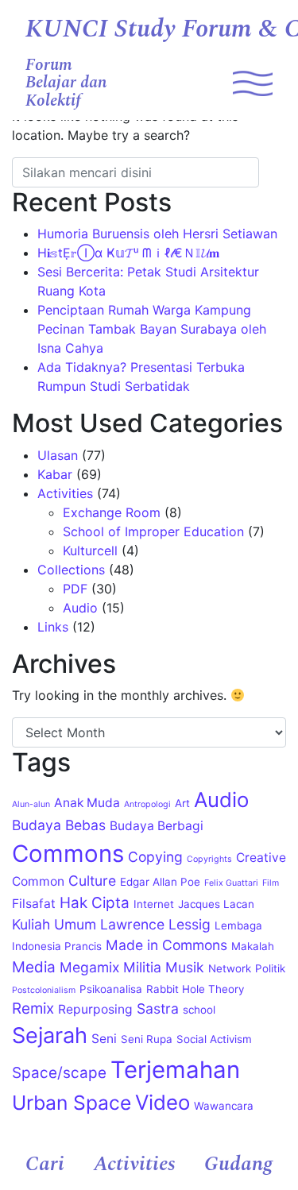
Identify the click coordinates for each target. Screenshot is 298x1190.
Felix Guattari (231, 883)
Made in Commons (166, 945)
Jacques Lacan (216, 904)
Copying (155, 856)
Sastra (158, 1008)
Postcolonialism (43, 990)
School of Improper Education (153, 531)
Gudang (238, 1164)
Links (52, 627)
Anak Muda (87, 802)
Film (270, 883)
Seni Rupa (146, 1039)
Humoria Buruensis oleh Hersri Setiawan (157, 233)
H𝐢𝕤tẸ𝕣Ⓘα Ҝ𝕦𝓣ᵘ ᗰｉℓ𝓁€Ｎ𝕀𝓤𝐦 (128, 253)
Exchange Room (112, 512)
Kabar (54, 474)
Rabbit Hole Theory (195, 989)
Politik (270, 968)
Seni (104, 1038)
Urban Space (71, 1103)
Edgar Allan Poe (160, 881)
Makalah (252, 946)
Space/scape (59, 1073)
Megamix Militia (110, 967)
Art (182, 803)
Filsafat (34, 903)
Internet (154, 904)
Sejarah (49, 1035)
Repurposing (95, 1009)
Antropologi (147, 804)
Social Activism (214, 1039)
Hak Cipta (95, 903)
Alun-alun (31, 804)
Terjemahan (175, 1070)
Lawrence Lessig (155, 924)
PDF (75, 589)
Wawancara (223, 1105)
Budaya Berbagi (156, 825)
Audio (80, 608)
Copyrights (209, 859)
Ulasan (57, 455)
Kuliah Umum (54, 924)
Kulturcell (90, 550)
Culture (92, 880)
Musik (184, 967)
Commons (68, 853)
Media (34, 967)
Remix (33, 1008)
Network (229, 968)
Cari (44, 1164)
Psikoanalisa (110, 989)
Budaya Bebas (59, 825)
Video (162, 1102)
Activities (135, 1164)
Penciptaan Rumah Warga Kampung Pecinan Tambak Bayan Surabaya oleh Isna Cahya (151, 329)
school (199, 1009)
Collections (71, 570)
